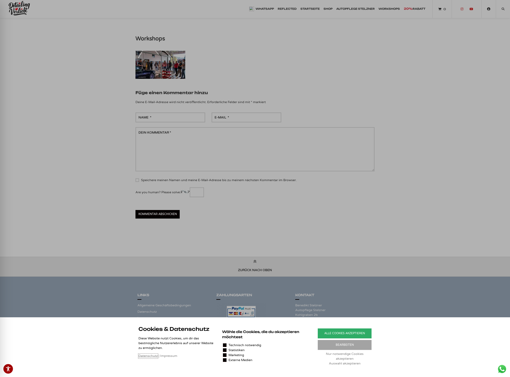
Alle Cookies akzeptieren (344, 333)
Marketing (236, 355)
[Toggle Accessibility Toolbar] (8, 369)
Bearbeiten (345, 345)
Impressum (168, 356)
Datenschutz (148, 356)
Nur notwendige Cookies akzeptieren (345, 356)
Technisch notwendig (245, 345)
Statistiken (237, 350)
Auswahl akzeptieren (345, 363)
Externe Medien (240, 360)
